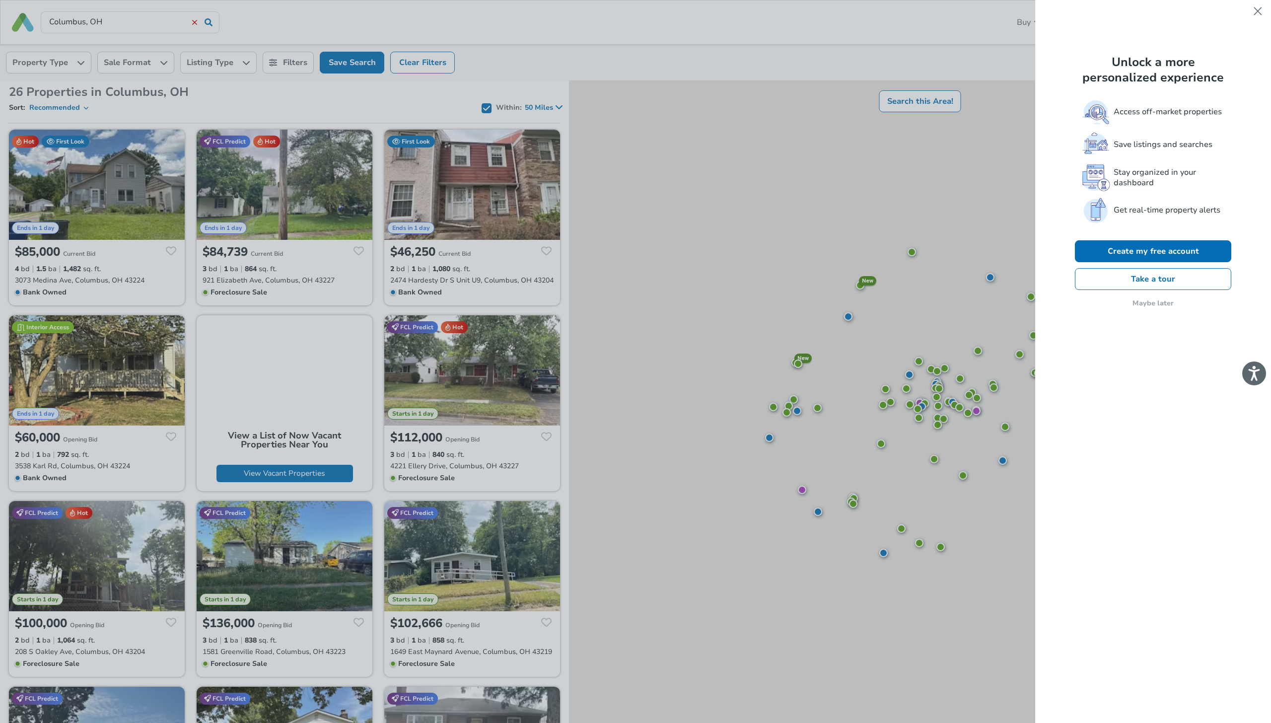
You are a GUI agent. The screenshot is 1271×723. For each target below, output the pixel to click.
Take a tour (1153, 279)
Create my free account (1153, 251)
